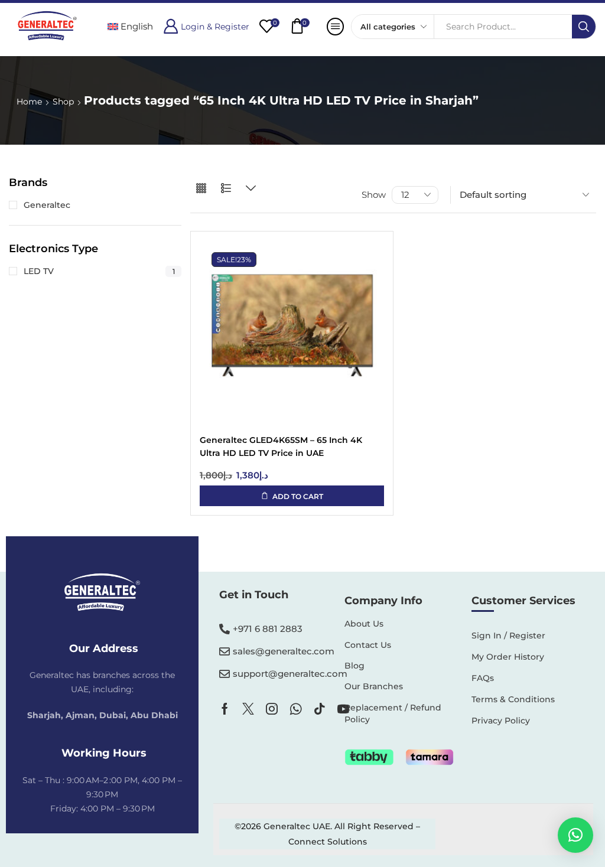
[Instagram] (272, 709)
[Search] (584, 26)
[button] (206, 26)
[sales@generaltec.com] (224, 651)
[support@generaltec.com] (224, 674)
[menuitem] (131, 26)
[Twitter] (248, 709)
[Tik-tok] (320, 709)
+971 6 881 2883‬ (267, 628)
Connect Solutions (327, 841)
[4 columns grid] (201, 188)
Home (29, 101)
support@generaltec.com (290, 673)
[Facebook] (224, 709)
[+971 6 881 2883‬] (224, 629)
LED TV (99, 271)
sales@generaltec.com (283, 651)
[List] (226, 188)
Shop (63, 101)
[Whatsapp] (296, 709)
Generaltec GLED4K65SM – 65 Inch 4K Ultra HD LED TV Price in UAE (281, 446)
